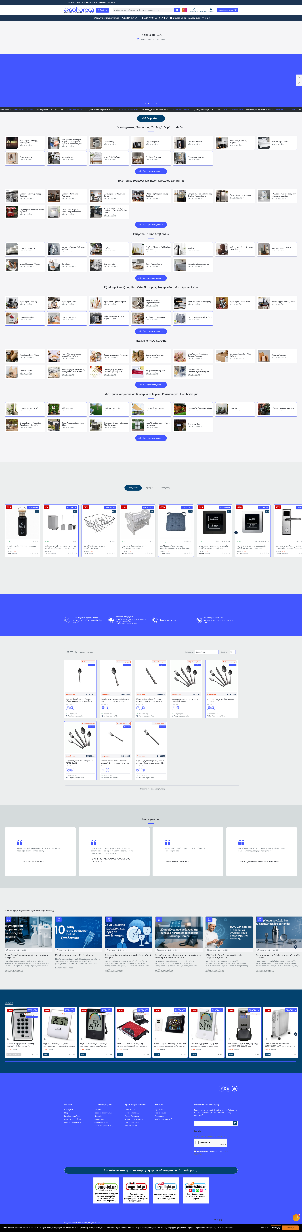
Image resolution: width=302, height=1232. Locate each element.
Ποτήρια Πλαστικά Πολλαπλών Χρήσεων (158, 248)
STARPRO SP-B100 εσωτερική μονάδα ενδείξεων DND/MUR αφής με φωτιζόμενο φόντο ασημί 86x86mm (251, 547)
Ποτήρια (107, 248)
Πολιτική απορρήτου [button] (225, 1228)
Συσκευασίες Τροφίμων (155, 355)
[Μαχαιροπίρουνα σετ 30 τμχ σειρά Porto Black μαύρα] (221, 675)
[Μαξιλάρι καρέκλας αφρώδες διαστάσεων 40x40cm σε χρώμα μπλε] (176, 522)
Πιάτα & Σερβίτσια (27, 248)
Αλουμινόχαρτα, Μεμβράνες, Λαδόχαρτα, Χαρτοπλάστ (73, 370)
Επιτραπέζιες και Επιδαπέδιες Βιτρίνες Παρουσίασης (199, 195)
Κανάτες (191, 248)
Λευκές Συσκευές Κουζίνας (240, 195)
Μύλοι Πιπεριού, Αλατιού (30, 264)
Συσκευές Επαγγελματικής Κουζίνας (30, 195)
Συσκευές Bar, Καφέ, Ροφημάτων (70, 195)
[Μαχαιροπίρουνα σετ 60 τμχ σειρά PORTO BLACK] (80, 737)
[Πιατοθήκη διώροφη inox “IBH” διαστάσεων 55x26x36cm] (137, 522)
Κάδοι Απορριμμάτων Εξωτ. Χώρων (73, 424)
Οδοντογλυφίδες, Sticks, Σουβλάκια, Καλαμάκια (113, 370)
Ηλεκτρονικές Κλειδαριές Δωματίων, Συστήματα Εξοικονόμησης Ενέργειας (72, 141)
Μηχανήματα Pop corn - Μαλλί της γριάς (32, 210)
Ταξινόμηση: (189, 652)
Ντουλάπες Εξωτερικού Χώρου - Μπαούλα (158, 424)
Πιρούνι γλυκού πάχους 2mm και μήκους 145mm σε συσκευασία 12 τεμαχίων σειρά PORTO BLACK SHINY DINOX (115, 762)
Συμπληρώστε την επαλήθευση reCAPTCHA (209, 1137)
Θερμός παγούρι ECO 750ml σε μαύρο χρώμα (21, 547)
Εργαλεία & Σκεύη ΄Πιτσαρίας (199, 301)
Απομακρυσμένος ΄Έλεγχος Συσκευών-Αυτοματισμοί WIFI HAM (116, 210)
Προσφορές (165, 488)
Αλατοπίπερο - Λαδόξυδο (282, 248)
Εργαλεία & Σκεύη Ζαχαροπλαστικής (153, 301)
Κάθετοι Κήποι (67, 408)
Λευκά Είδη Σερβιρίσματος (198, 264)
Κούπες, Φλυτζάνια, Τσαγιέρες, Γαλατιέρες (242, 248)
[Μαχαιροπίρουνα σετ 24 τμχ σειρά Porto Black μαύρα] (186, 675)
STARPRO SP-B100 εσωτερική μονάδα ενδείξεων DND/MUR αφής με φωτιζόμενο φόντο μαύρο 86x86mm (213, 547)
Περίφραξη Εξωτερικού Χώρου (200, 408)
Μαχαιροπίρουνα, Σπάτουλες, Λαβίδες (74, 248)
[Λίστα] (71, 652)
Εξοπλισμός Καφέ (69, 301)
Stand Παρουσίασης (154, 264)
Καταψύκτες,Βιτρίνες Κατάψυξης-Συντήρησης (71, 210)
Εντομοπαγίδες (194, 424)
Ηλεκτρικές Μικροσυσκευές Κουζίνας (157, 195)
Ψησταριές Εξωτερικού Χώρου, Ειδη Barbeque (116, 424)
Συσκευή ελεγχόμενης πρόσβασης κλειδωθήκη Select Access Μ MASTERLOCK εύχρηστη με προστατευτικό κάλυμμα (20, 1045)
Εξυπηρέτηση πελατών (135, 1105)
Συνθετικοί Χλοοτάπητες (113, 408)
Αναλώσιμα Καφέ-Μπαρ (29, 355)
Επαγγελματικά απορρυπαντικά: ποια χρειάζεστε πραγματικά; (26, 956)
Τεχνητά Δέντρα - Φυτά (29, 408)
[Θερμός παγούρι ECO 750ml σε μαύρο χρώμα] (22, 522)
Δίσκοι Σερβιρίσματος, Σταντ (283, 301)
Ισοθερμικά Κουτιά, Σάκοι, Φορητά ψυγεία (114, 317)
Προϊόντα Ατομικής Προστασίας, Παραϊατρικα (198, 370)
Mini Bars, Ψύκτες (195, 141)
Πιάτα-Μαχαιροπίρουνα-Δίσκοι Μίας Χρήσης (72, 355)
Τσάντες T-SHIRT (26, 371)
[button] (299, 83)
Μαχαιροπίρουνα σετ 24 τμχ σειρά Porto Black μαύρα (185, 700)
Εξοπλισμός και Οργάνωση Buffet (114, 195)
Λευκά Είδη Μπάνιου (112, 157)
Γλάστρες (233, 408)
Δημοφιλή (149, 488)
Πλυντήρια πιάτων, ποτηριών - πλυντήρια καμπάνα (284, 195)
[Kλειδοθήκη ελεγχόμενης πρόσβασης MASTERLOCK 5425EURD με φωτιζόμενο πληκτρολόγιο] (243, 1024)
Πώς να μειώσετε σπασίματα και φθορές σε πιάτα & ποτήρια (128, 956)
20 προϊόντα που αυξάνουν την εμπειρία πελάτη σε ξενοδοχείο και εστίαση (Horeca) (178, 956)
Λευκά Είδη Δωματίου (280, 141)
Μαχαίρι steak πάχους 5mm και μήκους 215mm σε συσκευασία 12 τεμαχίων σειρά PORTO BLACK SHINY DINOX (150, 700)
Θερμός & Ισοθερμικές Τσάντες (200, 317)
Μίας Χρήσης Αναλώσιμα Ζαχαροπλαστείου (198, 355)
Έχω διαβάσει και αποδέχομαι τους (211, 1152)
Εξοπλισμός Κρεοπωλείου (240, 301)
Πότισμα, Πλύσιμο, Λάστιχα (283, 408)
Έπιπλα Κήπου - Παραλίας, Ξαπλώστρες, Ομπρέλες (30, 424)
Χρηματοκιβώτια (152, 141)
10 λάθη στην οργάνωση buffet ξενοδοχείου (74, 955)
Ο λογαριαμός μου (103, 1105)
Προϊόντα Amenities (154, 157)
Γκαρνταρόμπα (26, 157)
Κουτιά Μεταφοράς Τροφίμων (116, 355)
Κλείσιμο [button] (264, 1228)
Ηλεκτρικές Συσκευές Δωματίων (238, 141)
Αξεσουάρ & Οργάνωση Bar (115, 301)
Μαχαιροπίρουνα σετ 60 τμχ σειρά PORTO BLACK (79, 762)
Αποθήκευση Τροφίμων (155, 317)
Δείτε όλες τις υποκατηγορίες (149, 171)
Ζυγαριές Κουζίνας (27, 317)
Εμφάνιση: (224, 652)
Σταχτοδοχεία (109, 264)
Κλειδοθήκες (109, 141)
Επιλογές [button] (276, 1228)
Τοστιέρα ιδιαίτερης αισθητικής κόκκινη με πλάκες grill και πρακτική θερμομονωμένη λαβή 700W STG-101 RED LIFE (132, 1045)
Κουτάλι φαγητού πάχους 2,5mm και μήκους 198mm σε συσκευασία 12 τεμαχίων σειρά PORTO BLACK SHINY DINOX (115, 700)
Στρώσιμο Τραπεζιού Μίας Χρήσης (240, 355)
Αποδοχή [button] (290, 1228)
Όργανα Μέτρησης (69, 317)
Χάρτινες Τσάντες (279, 355)
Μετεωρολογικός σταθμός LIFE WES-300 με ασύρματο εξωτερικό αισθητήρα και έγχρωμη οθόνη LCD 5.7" (170, 1045)
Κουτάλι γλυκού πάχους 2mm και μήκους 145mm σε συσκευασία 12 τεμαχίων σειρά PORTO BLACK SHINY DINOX (80, 700)
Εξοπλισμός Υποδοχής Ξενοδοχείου (29, 141)
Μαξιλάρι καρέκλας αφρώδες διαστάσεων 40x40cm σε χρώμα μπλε (175, 547)
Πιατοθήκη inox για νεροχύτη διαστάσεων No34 (95, 547)
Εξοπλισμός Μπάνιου (196, 157)
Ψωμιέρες (65, 264)
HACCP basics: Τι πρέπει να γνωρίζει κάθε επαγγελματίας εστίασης (224, 956)
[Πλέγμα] (68, 652)
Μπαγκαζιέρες (67, 157)
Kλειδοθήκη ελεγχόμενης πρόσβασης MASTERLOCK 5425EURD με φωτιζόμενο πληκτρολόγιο (243, 1045)
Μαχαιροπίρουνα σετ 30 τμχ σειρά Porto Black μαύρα (220, 700)
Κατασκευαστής (147, 39)
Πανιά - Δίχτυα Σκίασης (155, 408)
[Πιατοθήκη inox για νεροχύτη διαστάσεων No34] (99, 522)
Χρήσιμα (159, 1105)
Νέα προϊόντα (133, 488)
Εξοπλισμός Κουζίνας (28, 301)
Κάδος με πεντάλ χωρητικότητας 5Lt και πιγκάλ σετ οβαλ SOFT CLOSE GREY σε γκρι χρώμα (60, 547)
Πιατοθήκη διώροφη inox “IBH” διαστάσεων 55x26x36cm (134, 547)
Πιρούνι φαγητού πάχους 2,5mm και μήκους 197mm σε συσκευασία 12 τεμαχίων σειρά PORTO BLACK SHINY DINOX (150, 762)
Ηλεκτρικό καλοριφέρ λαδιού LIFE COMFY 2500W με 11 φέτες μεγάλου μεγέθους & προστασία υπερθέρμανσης (280, 1045)
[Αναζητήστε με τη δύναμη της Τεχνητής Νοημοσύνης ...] (177, 10)
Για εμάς (68, 1105)
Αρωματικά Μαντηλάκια (155, 371)
